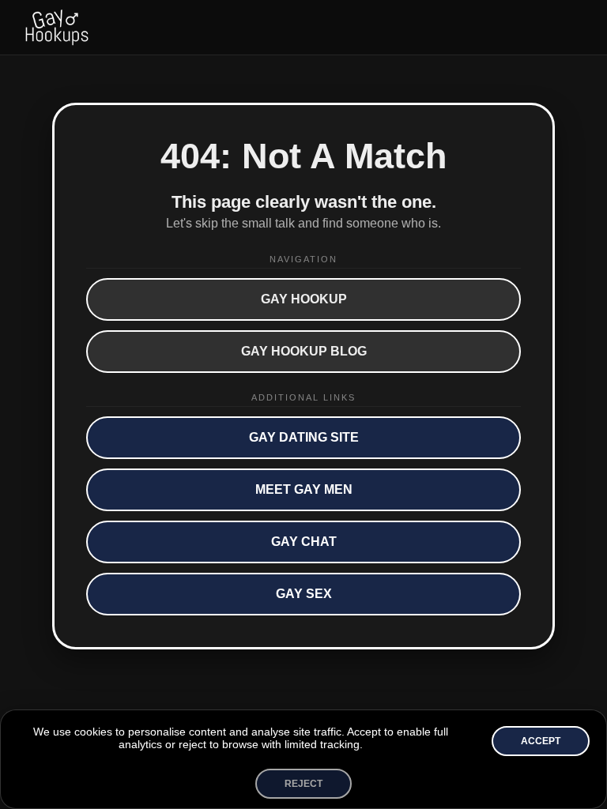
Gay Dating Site (304, 437)
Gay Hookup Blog (304, 351)
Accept (540, 741)
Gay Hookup (304, 299)
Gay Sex (304, 593)
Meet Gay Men (304, 489)
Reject (303, 783)
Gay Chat (304, 541)
